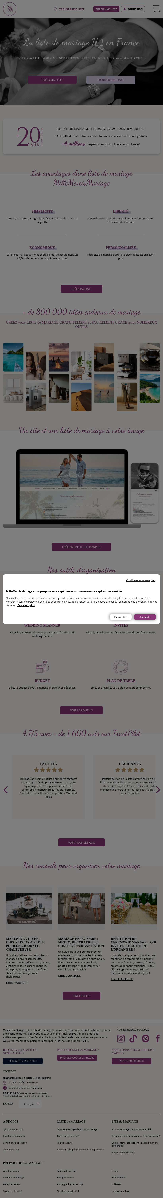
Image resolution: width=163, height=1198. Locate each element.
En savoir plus (26, 605)
